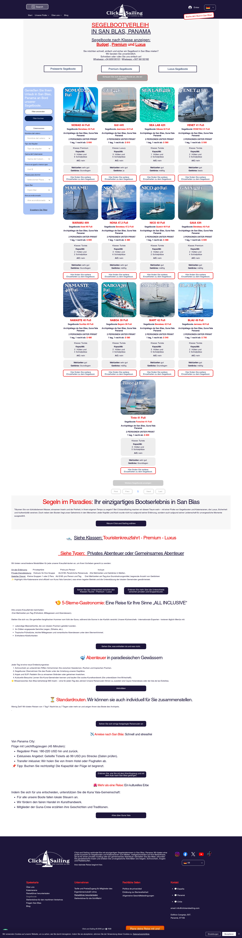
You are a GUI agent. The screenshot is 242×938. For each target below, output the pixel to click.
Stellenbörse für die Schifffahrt (87, 898)
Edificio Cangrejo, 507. (181, 915)
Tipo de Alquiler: (31, 144)
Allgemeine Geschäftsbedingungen (138, 895)
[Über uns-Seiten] (61, 15)
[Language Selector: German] (210, 7)
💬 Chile (178, 901)
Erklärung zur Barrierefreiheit (135, 892)
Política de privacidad (132, 888)
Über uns (30, 887)
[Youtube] (201, 854)
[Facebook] (185, 854)
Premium (119, 44)
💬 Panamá (179, 895)
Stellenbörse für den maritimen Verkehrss (44, 899)
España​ (180, 889)
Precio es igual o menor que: (36, 164)
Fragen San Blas (33, 903)
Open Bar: (29, 185)
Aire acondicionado (33, 195)
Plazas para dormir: (33, 175)
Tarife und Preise (81, 888)
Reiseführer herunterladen (38, 893)
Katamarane (31, 890)
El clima (93, 892)
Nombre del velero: (32, 133)
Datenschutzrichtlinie (141, 934)
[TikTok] (209, 854)
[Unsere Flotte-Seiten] (48, 15)
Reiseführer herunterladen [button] (86, 895)
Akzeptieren (229, 934)
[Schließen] (238, 934)
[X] (193, 854)
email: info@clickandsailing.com (185, 908)
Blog (28, 906)
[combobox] (39, 138)
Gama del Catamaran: (34, 154)
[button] (199, 16)
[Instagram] (177, 854)
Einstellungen (213, 934)
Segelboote (31, 896)
